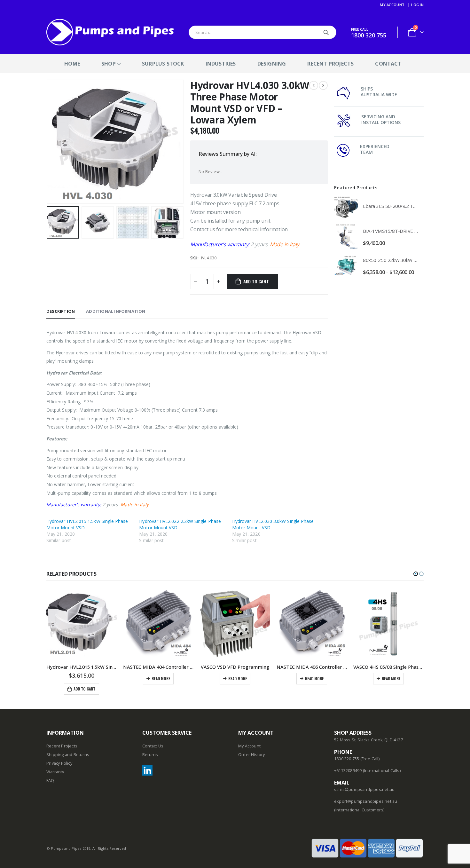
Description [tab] (60, 311)
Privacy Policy (59, 763)
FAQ (50, 780)
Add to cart (256, 281)
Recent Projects (330, 63)
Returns (150, 754)
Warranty (55, 772)
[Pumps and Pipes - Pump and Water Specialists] (110, 32)
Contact (388, 63)
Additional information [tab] (115, 311)
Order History (251, 754)
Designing (271, 63)
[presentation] (48, 141)
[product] (346, 207)
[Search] (326, 32)
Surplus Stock (163, 63)
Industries (221, 63)
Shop (108, 63)
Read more (161, 678)
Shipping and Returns (67, 754)
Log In (417, 4)
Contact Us (152, 746)
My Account (392, 4)
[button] (416, 574)
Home (72, 63)
